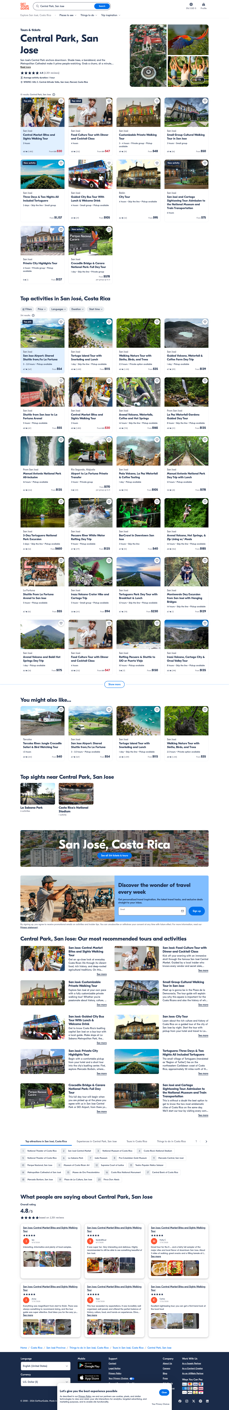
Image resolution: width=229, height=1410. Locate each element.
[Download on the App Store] (89, 1378)
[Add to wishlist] (61, 101)
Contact (112, 1363)
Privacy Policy (115, 1373)
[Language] (191, 4)
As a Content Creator (192, 1368)
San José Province (55, 1347)
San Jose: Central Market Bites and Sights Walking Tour (50, 1229)
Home (23, 1347)
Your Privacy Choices (119, 1378)
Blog (165, 1373)
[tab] (46, 1141)
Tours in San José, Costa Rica (128, 1347)
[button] (42, 126)
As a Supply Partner (191, 1363)
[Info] (54, 94)
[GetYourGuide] (24, 6)
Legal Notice (114, 1368)
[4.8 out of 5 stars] (29, 73)
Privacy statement (29, 927)
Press (165, 1378)
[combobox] (63, 6)
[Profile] (203, 4)
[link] (42, 126)
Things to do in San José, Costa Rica (89, 1347)
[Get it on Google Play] (89, 1366)
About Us (167, 1363)
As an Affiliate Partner (192, 1373)
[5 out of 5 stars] (50, 1235)
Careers (166, 1368)
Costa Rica (36, 1347)
